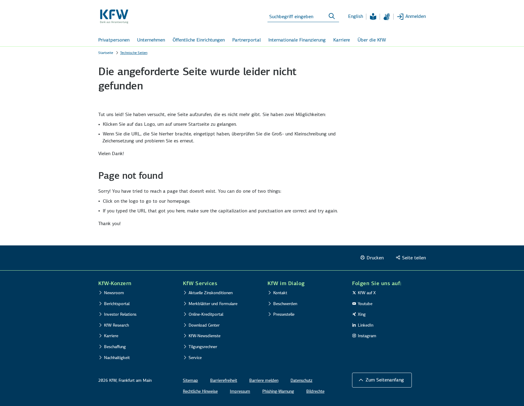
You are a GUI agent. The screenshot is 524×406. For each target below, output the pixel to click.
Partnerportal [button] (246, 40)
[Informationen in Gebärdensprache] (386, 16)
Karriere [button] (341, 40)
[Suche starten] (331, 16)
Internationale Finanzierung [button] (297, 40)
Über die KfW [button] (372, 40)
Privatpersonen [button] (113, 40)
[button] (382, 380)
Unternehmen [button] (151, 40)
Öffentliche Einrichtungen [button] (199, 40)
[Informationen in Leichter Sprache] (373, 16)
